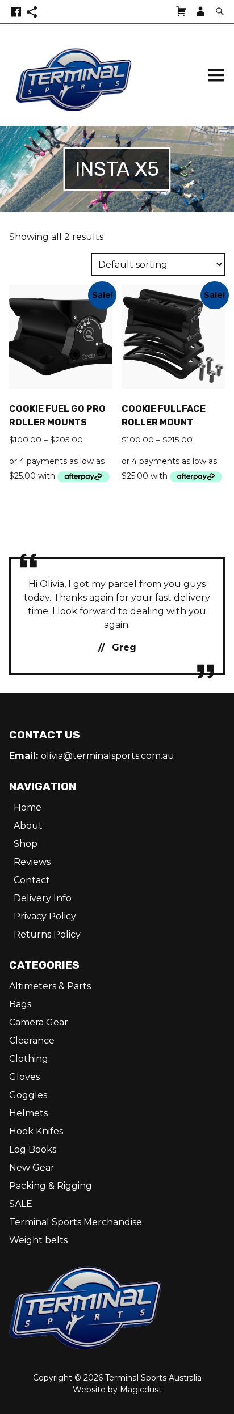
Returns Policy (47, 934)
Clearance (32, 1040)
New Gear (32, 1167)
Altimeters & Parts (50, 986)
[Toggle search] (220, 11)
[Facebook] (16, 12)
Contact (32, 880)
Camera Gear (38, 1022)
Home (27, 807)
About (28, 825)
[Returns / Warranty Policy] (32, 12)
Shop (25, 843)
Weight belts (38, 1240)
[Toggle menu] (216, 75)
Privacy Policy (45, 916)
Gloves (24, 1076)
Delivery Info (43, 898)
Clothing (28, 1058)
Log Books (32, 1149)
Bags (20, 1004)
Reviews (32, 861)
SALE (20, 1203)
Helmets (28, 1113)
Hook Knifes (36, 1131)
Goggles (28, 1095)
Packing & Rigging (50, 1185)
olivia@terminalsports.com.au (107, 755)
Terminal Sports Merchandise (75, 1222)
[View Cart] (181, 11)
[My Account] (200, 11)
